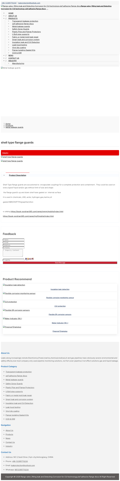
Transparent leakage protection (25, 21)
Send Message (60, 263)
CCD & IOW (17, 53)
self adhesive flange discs (23, 24)
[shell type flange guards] (12, 157)
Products (12, 18)
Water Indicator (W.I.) (60, 323)
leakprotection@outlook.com (29, 3)
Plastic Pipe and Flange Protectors (26, 32)
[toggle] (47, 9)
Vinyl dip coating (19, 47)
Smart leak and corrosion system (25, 39)
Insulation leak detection (60, 289)
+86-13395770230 (8, 3)
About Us (9, 430)
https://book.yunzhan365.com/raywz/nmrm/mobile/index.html (37, 211)
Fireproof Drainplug (60, 331)
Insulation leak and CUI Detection (26, 42)
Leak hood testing (19, 45)
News (8, 438)
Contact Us (10, 442)
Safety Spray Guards (20, 29)
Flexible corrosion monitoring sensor (60, 298)
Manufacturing (18, 63)
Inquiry (5, 153)
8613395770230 (22, 470)
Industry (12, 61)
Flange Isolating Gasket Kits (23, 50)
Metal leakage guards (21, 26)
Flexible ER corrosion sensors (60, 314)
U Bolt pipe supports (20, 34)
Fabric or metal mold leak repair (25, 37)
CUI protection (60, 306)
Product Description (17, 175)
